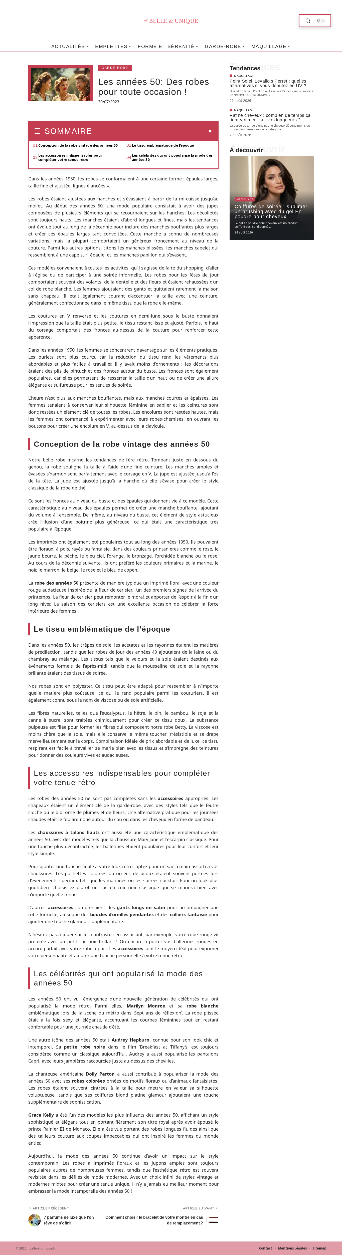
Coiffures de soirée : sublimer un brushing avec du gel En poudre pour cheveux (271, 211)
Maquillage (244, 75)
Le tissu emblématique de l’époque (163, 145)
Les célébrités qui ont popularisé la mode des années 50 (172, 157)
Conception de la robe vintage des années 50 (78, 145)
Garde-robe (115, 68)
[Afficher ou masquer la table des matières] (152, 131)
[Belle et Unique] (171, 21)
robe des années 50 (56, 583)
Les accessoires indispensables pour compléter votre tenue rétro (70, 157)
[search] (308, 21)
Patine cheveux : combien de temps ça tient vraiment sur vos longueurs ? (270, 117)
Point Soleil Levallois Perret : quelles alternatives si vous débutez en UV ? (268, 83)
